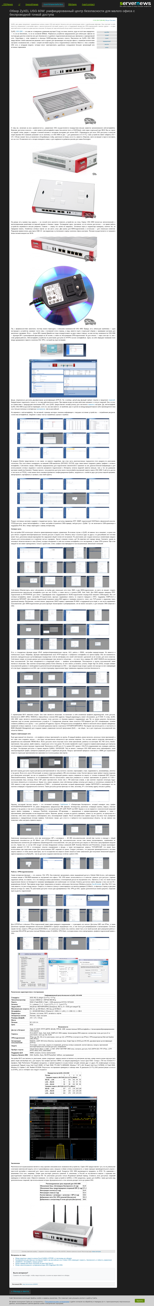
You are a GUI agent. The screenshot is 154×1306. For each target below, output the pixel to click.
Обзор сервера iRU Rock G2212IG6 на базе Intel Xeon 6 (34, 1263)
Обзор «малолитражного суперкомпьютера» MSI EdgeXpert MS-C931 (39, 1265)
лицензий (112, 400)
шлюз (106, 47)
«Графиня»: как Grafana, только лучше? (29, 1262)
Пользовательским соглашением (57, 1302)
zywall (106, 35)
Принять (140, 1301)
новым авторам (96, 1251)
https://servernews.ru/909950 (30, 1284)
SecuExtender (96, 884)
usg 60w (106, 32)
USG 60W (19, 31)
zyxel (106, 38)
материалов (41, 409)
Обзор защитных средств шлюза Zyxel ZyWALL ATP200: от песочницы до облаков (43, 1258)
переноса (91, 404)
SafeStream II (65, 804)
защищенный (106, 41)
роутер (107, 44)
